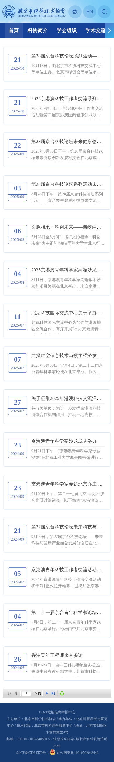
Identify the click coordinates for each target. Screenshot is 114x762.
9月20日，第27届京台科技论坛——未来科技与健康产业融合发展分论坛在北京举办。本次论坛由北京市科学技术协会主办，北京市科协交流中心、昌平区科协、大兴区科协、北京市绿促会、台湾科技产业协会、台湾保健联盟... (67, 540)
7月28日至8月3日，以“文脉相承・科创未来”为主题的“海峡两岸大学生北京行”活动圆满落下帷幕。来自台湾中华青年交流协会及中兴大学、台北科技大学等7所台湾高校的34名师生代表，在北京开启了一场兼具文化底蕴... (67, 241)
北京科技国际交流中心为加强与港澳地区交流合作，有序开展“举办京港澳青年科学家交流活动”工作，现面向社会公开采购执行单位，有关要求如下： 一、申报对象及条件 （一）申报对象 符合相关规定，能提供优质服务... (67, 326)
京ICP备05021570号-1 (32, 753)
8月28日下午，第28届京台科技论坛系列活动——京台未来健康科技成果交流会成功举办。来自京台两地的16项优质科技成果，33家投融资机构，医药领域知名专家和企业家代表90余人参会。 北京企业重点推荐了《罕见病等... (67, 198)
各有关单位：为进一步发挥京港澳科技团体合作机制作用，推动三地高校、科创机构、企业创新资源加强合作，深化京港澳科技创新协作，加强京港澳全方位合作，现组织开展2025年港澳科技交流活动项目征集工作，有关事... (66, 412)
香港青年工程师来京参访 (57, 655)
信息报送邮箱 (63, 739)
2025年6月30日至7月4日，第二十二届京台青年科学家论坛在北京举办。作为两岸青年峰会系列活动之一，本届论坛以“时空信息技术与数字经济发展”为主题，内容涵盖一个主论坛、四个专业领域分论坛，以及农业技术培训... (67, 369)
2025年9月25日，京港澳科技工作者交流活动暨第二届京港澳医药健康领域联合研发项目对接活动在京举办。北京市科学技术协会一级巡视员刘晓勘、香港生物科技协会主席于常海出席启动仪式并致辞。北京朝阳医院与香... (67, 112)
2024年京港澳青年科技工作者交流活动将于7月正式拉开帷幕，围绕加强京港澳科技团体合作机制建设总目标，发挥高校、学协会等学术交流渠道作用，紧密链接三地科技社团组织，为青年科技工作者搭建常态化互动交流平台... (67, 583)
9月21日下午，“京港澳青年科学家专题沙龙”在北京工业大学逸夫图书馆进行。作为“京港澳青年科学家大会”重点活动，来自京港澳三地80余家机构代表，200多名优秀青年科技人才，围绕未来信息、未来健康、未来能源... (67, 455)
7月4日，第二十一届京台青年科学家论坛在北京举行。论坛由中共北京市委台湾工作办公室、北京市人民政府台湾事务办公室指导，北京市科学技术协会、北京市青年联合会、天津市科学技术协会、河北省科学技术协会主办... (66, 626)
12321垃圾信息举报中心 (57, 712)
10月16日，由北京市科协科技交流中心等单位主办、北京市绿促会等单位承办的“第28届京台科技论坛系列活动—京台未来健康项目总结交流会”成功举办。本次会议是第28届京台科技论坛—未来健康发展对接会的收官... (67, 69)
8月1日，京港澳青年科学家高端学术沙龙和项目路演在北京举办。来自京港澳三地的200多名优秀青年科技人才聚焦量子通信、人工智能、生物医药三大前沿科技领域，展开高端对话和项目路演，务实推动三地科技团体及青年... (67, 284)
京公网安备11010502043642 (77, 753)
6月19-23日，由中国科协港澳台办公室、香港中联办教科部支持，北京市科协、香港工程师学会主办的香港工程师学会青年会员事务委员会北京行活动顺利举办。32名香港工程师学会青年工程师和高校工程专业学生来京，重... (67, 669)
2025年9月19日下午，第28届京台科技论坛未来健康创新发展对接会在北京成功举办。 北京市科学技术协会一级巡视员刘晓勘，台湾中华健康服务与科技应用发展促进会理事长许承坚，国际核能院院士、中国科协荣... (67, 155)
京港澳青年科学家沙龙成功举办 (64, 441)
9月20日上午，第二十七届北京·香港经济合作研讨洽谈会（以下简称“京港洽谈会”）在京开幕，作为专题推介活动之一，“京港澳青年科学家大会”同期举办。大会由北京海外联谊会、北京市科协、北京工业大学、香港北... (67, 498)
